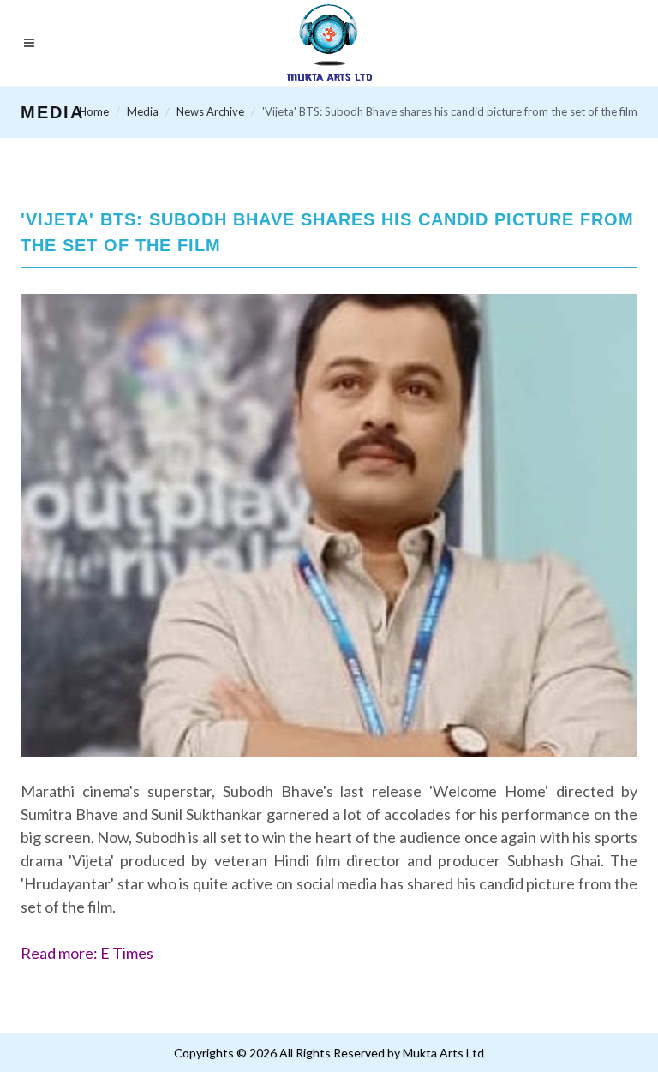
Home (94, 111)
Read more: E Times (87, 952)
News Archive (210, 111)
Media (143, 111)
